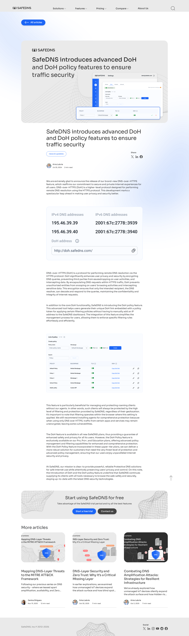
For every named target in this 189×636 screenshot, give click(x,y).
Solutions (58, 8)
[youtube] (157, 628)
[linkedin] (136, 156)
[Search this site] (173, 8)
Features (80, 8)
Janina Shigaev (35, 600)
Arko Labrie (58, 164)
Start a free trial (84, 511)
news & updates (56, 154)
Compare (121, 8)
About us (143, 8)
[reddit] (161, 628)
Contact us (107, 511)
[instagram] (153, 628)
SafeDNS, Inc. (28, 626)
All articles (36, 22)
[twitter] (132, 156)
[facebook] (141, 156)
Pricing (100, 8)
